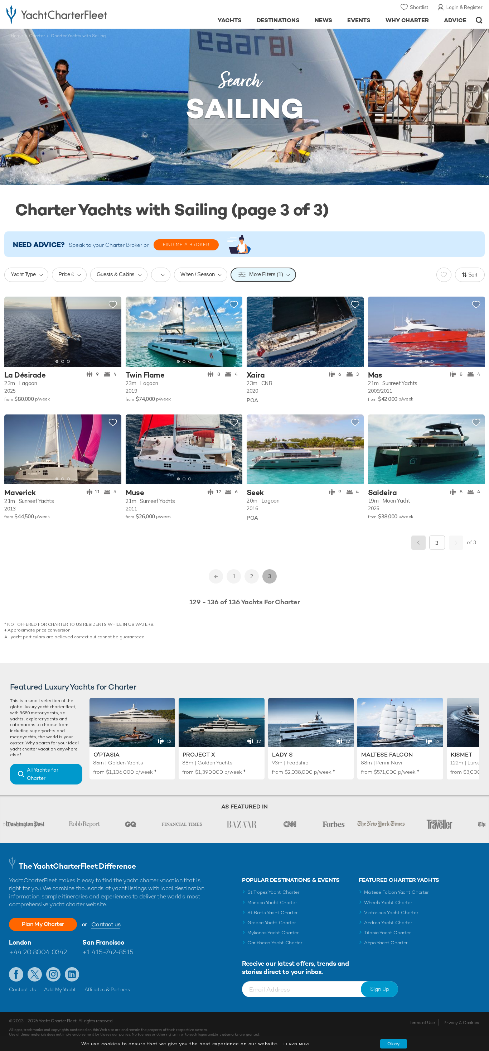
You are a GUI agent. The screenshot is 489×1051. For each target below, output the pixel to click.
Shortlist (419, 7)
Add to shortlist (112, 304)
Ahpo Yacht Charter (386, 943)
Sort (473, 275)
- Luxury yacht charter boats (75, 14)
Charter (37, 36)
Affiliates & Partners (107, 989)
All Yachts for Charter (42, 774)
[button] (15, 332)
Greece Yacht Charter (271, 923)
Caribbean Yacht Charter (274, 943)
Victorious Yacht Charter (391, 913)
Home (17, 36)
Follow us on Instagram (53, 974)
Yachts (230, 20)
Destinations (278, 20)
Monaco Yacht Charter (272, 902)
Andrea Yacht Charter (388, 923)
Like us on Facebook (16, 974)
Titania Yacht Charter (387, 933)
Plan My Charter (43, 924)
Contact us (105, 924)
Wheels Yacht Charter (388, 902)
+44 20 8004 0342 (38, 952)
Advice (455, 20)
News (323, 20)
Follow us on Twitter (35, 974)
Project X (199, 754)
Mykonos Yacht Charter (273, 933)
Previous (418, 543)
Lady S (282, 754)
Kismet (461, 754)
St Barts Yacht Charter (272, 913)
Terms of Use (422, 1023)
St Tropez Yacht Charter (273, 892)
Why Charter (407, 20)
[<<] (216, 576)
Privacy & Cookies (461, 1023)
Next (456, 543)
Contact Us (22, 989)
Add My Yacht (60, 989)
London (20, 942)
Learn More (297, 1044)
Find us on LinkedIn (72, 974)
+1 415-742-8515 (107, 952)
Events (359, 20)
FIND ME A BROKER (186, 245)
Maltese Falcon (387, 754)
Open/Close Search (479, 20)
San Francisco (103, 942)
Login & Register (464, 7)
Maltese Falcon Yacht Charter (396, 892)
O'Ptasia (106, 754)
